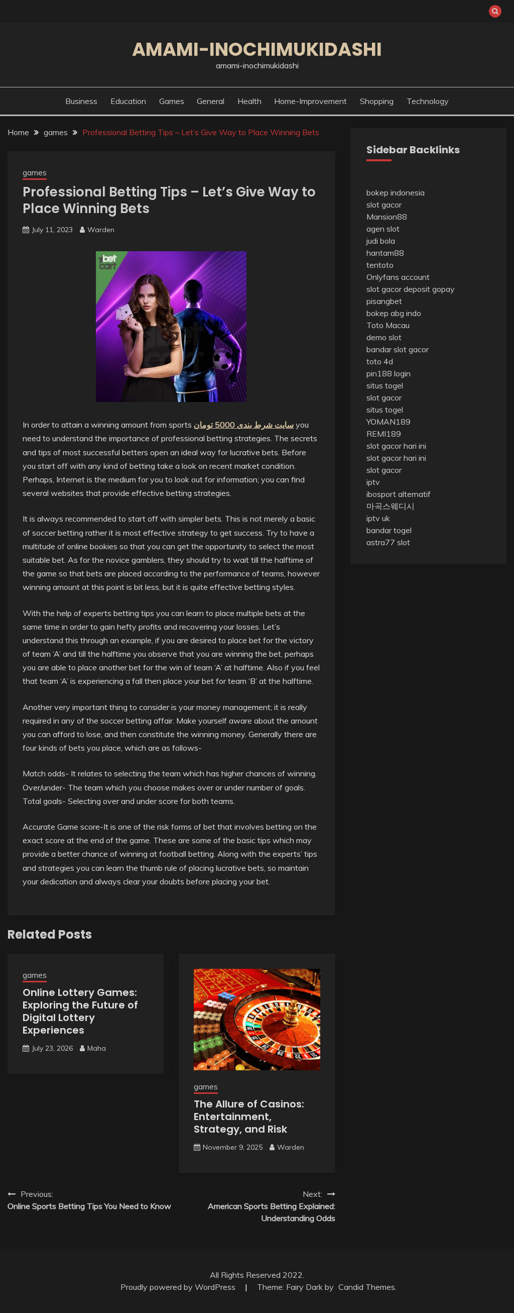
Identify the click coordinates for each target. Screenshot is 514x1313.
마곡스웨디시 (390, 506)
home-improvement (310, 101)
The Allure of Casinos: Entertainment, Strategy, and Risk (249, 1116)
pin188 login (388, 373)
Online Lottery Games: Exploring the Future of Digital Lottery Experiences (80, 1011)
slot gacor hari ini (396, 446)
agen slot (383, 229)
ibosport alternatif (398, 494)
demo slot (384, 337)
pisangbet (384, 301)
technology (428, 101)
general (210, 101)
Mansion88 (386, 217)
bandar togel (389, 530)
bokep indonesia (395, 192)
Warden (100, 229)
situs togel (384, 385)
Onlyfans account (398, 277)
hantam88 (385, 253)
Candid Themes (366, 1287)
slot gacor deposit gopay (410, 289)
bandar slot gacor (397, 349)
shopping (377, 101)
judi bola (380, 241)
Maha (96, 1048)
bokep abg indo (393, 313)
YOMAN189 (388, 422)
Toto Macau (388, 325)
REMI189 (383, 434)
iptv (373, 482)
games (171, 101)
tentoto (380, 265)
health (249, 101)
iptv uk (378, 518)
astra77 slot (388, 542)
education (128, 101)
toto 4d (379, 361)
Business (81, 101)
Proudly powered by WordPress (178, 1287)
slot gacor (384, 204)
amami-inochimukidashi (257, 49)
